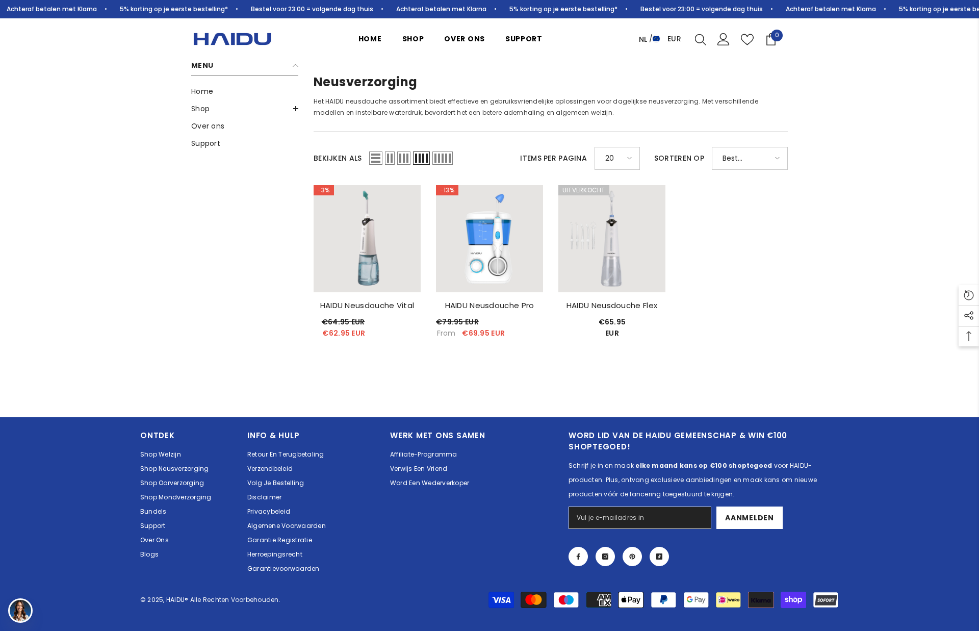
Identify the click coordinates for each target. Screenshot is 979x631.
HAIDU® (178, 599)
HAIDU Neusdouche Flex (611, 305)
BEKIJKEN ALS (338, 158)
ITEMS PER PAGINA (553, 158)
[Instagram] (605, 556)
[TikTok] (659, 556)
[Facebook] (578, 556)
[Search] (700, 39)
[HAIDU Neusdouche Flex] (611, 238)
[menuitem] (244, 91)
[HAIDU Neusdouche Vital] (367, 238)
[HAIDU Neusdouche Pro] (489, 238)
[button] (244, 108)
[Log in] (723, 39)
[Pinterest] (632, 556)
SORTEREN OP (679, 158)
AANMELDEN (749, 518)
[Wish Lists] (747, 39)
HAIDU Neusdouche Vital (367, 305)
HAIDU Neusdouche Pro (489, 305)
